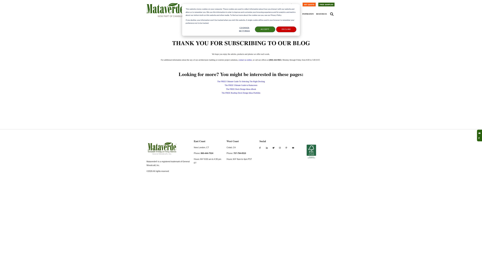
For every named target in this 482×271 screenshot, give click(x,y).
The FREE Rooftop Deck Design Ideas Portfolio (241, 93)
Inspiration (308, 14)
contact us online (245, 60)
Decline (286, 29)
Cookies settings (244, 29)
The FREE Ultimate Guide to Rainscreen (241, 85)
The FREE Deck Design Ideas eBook (241, 89)
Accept (265, 29)
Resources (321, 14)
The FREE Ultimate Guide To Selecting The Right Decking (241, 81)
